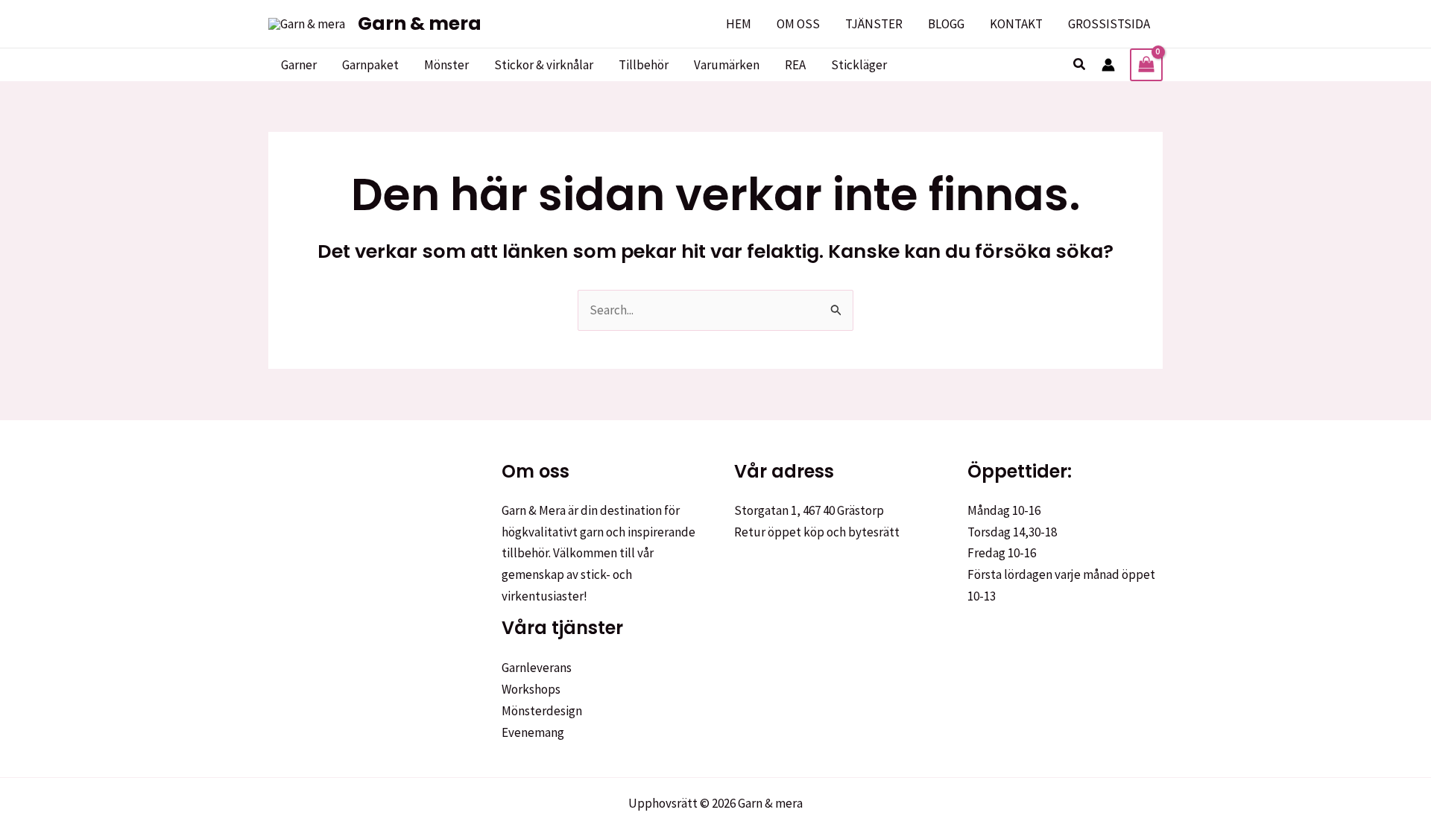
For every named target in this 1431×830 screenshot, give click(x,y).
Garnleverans (537, 667)
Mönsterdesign (542, 711)
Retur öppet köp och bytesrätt (817, 532)
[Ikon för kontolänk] (1108, 65)
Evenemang (533, 732)
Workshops (531, 689)
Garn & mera (419, 23)
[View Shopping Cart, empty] (1146, 64)
